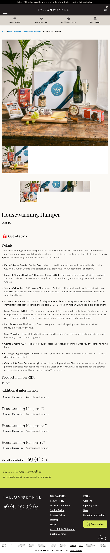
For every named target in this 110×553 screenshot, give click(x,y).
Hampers (17, 31)
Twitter (6, 506)
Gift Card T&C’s (58, 496)
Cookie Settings (58, 533)
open (5, 13)
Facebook (13, 506)
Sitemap (54, 519)
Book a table (97, 524)
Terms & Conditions (60, 505)
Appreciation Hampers (32, 31)
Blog (85, 510)
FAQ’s (53, 524)
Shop (10, 31)
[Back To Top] (102, 538)
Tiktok (21, 506)
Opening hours (91, 505)
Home (4, 31)
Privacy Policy (57, 514)
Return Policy (57, 500)
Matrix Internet (76, 550)
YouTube (36, 506)
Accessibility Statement (62, 529)
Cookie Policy (57, 510)
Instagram (29, 506)
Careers (87, 500)
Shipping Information (94, 514)
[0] (106, 9)
